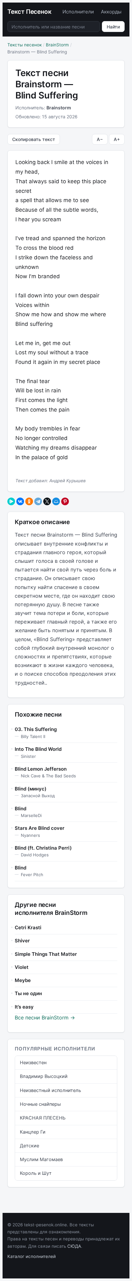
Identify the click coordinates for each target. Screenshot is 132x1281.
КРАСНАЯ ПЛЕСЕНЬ (42, 1118)
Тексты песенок (24, 44)
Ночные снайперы (40, 1104)
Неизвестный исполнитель (50, 1090)
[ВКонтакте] (20, 501)
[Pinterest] (65, 501)
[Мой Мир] (56, 501)
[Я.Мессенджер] (11, 501)
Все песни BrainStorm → (45, 1017)
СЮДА (74, 1246)
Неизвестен (33, 1062)
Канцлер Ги (32, 1132)
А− (100, 139)
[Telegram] (38, 501)
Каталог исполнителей (31, 1256)
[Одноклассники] (29, 501)
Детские (29, 1146)
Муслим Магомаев (41, 1159)
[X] (47, 501)
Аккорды (111, 12)
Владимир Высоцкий (44, 1076)
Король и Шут (36, 1173)
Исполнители (78, 12)
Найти (113, 26)
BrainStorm (57, 44)
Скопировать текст (33, 139)
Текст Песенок (29, 11)
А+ (117, 139)
